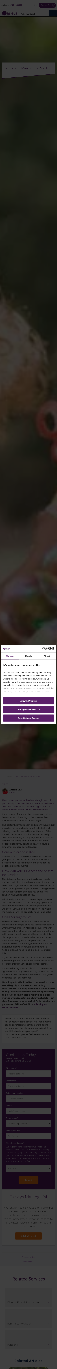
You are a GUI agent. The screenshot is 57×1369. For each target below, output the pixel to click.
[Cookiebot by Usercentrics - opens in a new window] (42, 648)
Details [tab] (28, 656)
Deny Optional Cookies (28, 718)
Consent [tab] (10, 656)
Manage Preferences (26, 709)
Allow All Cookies (28, 701)
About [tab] (47, 656)
